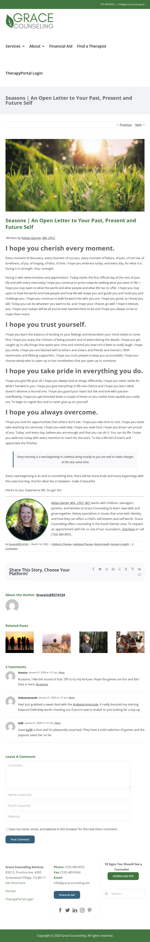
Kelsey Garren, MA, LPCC (38, 238)
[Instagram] (82, 910)
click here (128, 529)
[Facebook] (60, 910)
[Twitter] (67, 910)
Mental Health (102, 544)
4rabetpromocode (28, 697)
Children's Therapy (61, 544)
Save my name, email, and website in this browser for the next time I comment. (63, 829)
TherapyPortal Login (19, 899)
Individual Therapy (83, 544)
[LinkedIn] (75, 910)
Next (138, 125)
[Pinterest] (89, 910)
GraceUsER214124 (18, 544)
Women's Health (120, 544)
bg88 (20, 722)
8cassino (22, 672)
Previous (126, 125)
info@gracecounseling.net (131, 4)
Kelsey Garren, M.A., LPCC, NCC (70, 503)
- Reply (61, 672)
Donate (10, 891)
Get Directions (15, 883)
